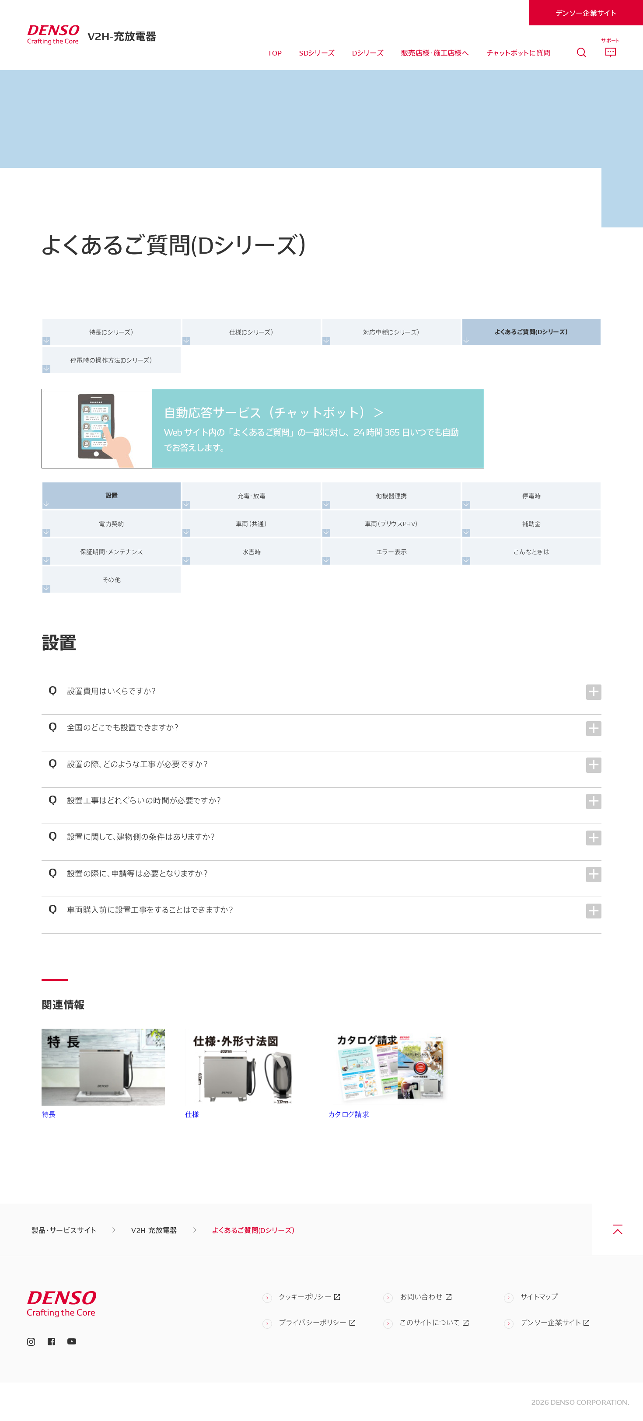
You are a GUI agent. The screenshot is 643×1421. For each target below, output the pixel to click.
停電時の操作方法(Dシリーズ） (111, 360)
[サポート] (610, 52)
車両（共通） (251, 523)
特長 (49, 1114)
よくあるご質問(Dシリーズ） (531, 331)
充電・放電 (252, 495)
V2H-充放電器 (122, 35)
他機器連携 (391, 495)
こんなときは (531, 551)
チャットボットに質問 (518, 52)
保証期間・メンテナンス (111, 551)
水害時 (251, 551)
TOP (275, 52)
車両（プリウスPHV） (392, 523)
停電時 (531, 495)
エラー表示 (391, 551)
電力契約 (111, 523)
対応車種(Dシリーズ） (391, 332)
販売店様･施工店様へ (435, 52)
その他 (111, 579)
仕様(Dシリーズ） (251, 332)
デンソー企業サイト (586, 12)
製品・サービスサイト (63, 1230)
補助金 (531, 523)
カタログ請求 (348, 1114)
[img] (53, 35)
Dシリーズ (368, 52)
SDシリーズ (317, 52)
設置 (111, 495)
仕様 (192, 1114)
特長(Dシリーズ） (111, 332)
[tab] (582, 52)
